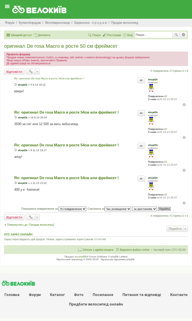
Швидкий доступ (21, 35)
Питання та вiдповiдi (141, 294)
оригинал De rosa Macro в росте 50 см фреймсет (61, 46)
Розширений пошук (183, 35)
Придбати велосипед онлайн (96, 304)
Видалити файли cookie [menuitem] (135, 249)
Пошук (176, 35)
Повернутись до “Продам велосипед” (30, 224)
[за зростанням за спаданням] (144, 208)
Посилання (103, 294)
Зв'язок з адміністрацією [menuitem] (98, 249)
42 (165, 96)
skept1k (153, 79)
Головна (12, 294)
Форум (35, 294)
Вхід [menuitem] (129, 35)
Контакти (179, 294)
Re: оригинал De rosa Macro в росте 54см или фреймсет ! (49, 78)
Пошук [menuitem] (96, 35)
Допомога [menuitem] (44, 35)
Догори (184, 104)
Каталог (57, 294)
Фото (79, 294)
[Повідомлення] (15, 84)
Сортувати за (96, 208)
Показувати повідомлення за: (39, 208)
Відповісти (14, 71)
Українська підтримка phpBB (117, 259)
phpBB (82, 256)
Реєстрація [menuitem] (114, 35)
